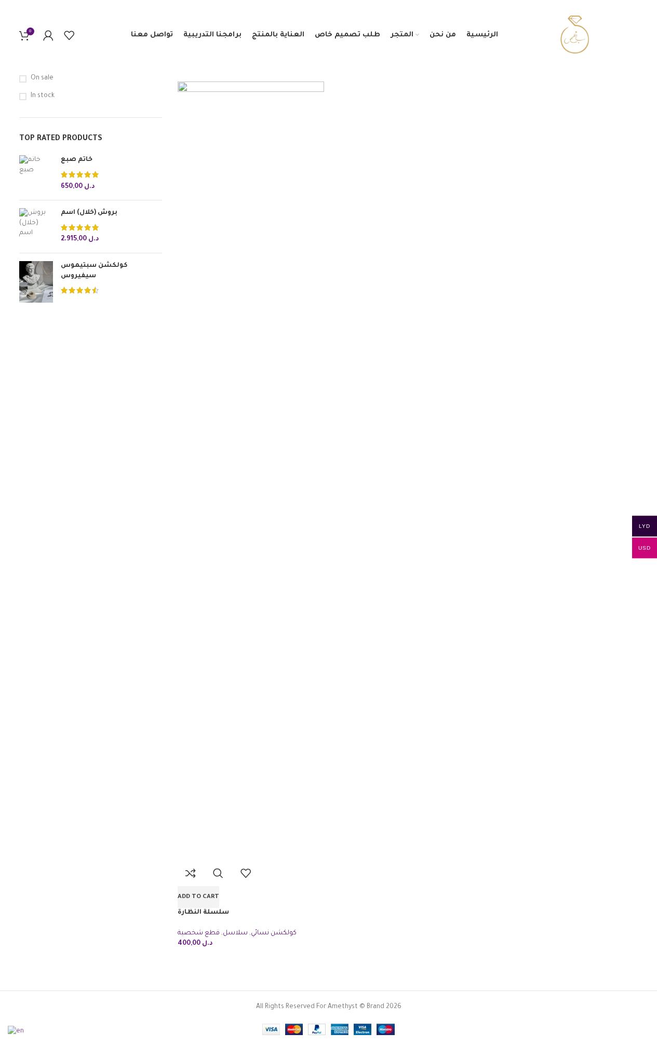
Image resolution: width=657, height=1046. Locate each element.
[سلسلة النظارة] (251, 470)
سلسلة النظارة (203, 912)
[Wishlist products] (69, 35)
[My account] (48, 35)
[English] (16, 1032)
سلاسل (235, 933)
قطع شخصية (199, 933)
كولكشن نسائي (274, 933)
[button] (198, 897)
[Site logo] (573, 35)
